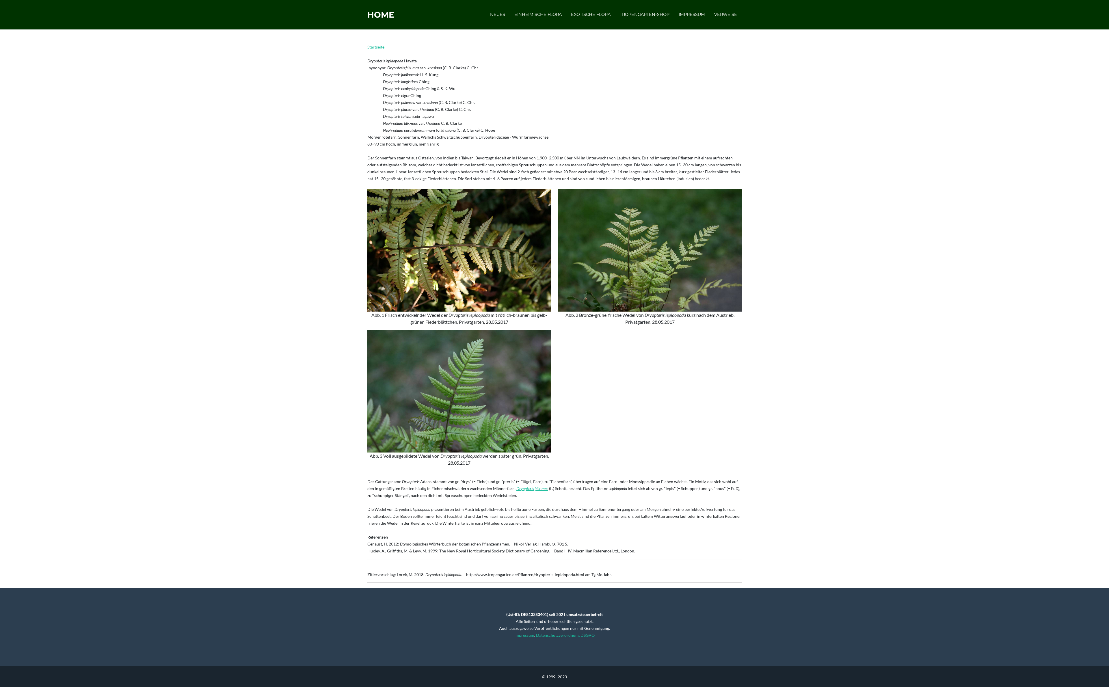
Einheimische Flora (538, 14)
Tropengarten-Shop (644, 14)
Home (380, 15)
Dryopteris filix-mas (532, 488)
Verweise (725, 14)
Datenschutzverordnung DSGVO (565, 635)
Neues (497, 14)
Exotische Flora (591, 14)
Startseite (375, 46)
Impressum (692, 14)
